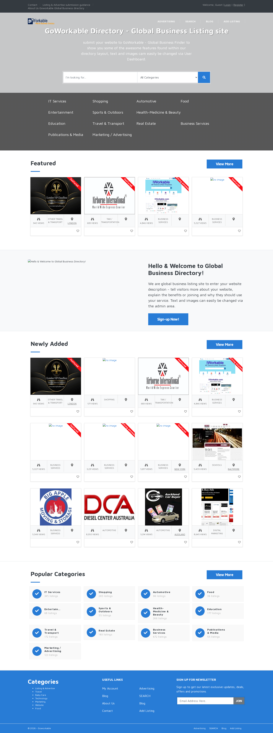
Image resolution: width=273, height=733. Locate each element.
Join (239, 701)
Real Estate (146, 123)
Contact (107, 710)
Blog (105, 695)
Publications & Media (65, 134)
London (72, 223)
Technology (41, 698)
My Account (110, 688)
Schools (217, 465)
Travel (38, 691)
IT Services (57, 101)
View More (224, 164)
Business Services (195, 123)
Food (185, 101)
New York (179, 469)
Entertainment (60, 112)
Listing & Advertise (45, 688)
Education (56, 123)
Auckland (180, 534)
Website (39, 705)
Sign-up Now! (168, 319)
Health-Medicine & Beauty (158, 112)
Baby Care (40, 695)
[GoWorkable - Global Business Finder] (48, 18)
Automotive (146, 101)
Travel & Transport (108, 123)
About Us (108, 703)
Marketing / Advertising (112, 134)
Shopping (100, 101)
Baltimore (233, 469)
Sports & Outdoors (107, 112)
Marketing (40, 701)
